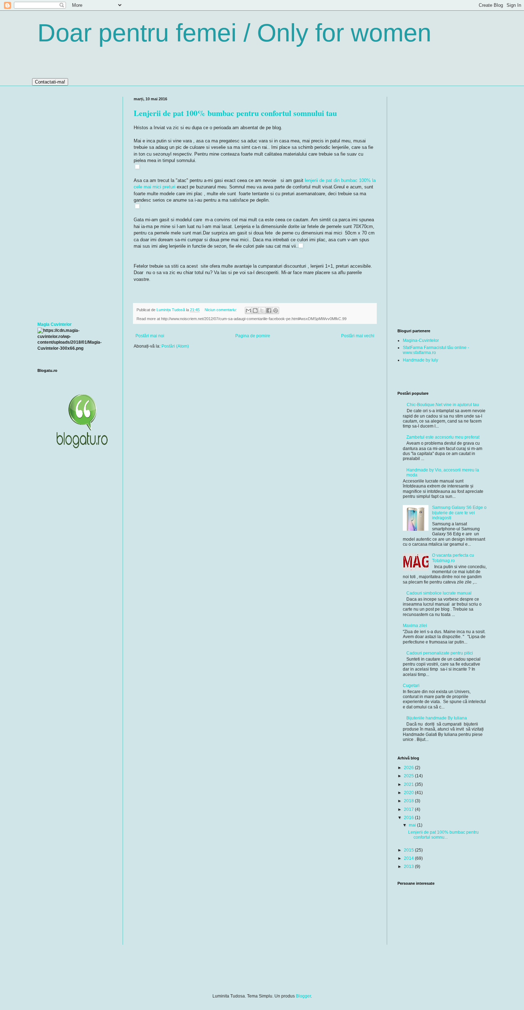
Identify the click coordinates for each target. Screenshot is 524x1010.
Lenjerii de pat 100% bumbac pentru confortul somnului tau (235, 113)
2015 (409, 850)
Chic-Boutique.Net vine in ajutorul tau (443, 404)
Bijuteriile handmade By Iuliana (436, 718)
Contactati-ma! (50, 82)
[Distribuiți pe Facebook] (268, 310)
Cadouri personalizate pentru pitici (439, 653)
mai (413, 825)
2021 (409, 784)
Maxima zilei (415, 625)
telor (67, 324)
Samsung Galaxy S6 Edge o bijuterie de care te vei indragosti (459, 512)
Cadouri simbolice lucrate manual (439, 593)
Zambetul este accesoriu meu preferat (442, 437)
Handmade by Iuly (420, 360)
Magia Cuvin (49, 324)
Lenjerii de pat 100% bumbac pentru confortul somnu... (443, 835)
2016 (409, 817)
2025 (409, 775)
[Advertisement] (74, 204)
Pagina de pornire (252, 335)
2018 (409, 800)
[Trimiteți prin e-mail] (248, 310)
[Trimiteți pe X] (262, 310)
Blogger (303, 996)
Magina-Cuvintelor (421, 340)
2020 (409, 792)
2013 (409, 866)
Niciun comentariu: (221, 310)
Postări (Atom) (175, 346)
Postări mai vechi (357, 335)
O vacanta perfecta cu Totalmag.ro (453, 558)
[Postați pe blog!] (255, 310)
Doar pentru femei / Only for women (234, 33)
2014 (409, 858)
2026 (409, 767)
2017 (409, 809)
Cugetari (411, 685)
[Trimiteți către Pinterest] (275, 310)
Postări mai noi (149, 335)
